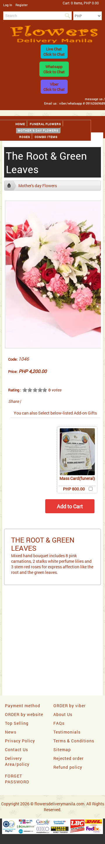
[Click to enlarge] (77, 451)
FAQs (58, 723)
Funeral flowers (45, 124)
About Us (62, 714)
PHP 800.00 (74, 489)
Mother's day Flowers (38, 130)
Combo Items (46, 137)
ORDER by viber (69, 705)
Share (13, 401)
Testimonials (66, 732)
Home (20, 124)
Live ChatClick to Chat (54, 51)
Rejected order (68, 758)
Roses (24, 137)
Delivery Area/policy (17, 761)
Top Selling (17, 723)
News (10, 732)
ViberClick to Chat (54, 86)
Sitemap (62, 749)
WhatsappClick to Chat (54, 69)
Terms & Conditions (73, 741)
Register (21, 5)
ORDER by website (24, 714)
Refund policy (67, 767)
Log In (7, 5)
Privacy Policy (20, 741)
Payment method (22, 705)
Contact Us (16, 749)
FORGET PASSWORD (17, 779)
